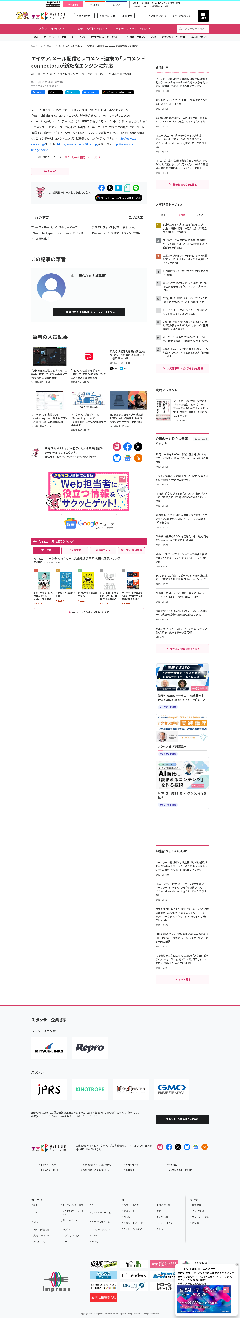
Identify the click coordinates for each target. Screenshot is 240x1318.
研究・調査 (175, 3)
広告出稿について (181, 15)
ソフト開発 (144, 3)
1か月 (200, 215)
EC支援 (164, 6)
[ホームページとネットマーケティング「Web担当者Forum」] (164, 1265)
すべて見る (185, 979)
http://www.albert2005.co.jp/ (77, 144)
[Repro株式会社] (90, 1048)
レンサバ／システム (101, 1229)
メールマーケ (39, 1241)
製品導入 (116, 5)
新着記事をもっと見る (185, 184)
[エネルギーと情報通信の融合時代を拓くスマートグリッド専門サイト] (164, 1276)
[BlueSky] (117, 458)
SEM (65, 1241)
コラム (127, 1216)
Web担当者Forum (48, 16)
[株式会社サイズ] (131, 1089)
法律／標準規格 (41, 1229)
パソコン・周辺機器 (131, 550)
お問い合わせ (132, 1164)
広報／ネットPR (41, 1235)
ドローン (147, 6)
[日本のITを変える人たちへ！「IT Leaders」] (134, 1276)
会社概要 (130, 1169)
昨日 (163, 215)
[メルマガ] (117, 446)
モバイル (96, 1235)
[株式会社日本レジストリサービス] (49, 1089)
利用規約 (172, 1164)
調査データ (129, 1210)
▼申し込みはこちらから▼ (192, 1283)
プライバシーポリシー (51, 1169)
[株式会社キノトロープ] (90, 1089)
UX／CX (66, 1229)
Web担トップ (37, 45)
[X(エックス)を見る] (178, 1147)
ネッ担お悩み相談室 (85, 456)
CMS (153, 37)
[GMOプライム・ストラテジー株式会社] (171, 1089)
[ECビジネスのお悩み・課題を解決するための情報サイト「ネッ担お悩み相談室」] (103, 1299)
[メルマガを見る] (160, 1147)
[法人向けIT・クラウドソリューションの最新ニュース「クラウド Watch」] (103, 1276)
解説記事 (196, 1204)
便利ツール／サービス (134, 1222)
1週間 (182, 215)
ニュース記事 (198, 1210)
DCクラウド (163, 3)
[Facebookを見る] (169, 1147)
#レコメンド (94, 157)
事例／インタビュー (166, 1204)
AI (73, 37)
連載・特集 (127, 15)
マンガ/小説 (162, 1216)
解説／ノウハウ (131, 1204)
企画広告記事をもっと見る (185, 648)
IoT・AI (153, 3)
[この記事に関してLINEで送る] (136, 188)
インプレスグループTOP (180, 1169)
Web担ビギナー (84, 15)
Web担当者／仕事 (201, 37)
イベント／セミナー (166, 1222)
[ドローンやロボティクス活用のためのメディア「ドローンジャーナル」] (164, 1288)
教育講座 (156, 6)
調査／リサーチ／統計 (173, 37)
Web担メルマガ (107, 15)
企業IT (135, 3)
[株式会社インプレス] (56, 1282)
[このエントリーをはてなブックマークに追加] (118, 188)
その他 (95, 1241)
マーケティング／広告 (55, 37)
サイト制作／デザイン (134, 37)
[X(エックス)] (138, 446)
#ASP (66, 157)
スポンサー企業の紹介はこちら (182, 1119)
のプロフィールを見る (89, 312)
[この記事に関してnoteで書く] (127, 188)
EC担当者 (94, 5)
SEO (35, 37)
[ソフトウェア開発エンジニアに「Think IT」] (134, 1265)
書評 (159, 1210)
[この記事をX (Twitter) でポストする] (110, 188)
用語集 (195, 1222)
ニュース (50, 45)
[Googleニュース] (127, 458)
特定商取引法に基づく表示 (96, 1169)
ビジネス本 (75, 550)
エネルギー (137, 6)
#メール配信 (78, 157)
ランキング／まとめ (133, 1229)
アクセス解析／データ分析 (104, 37)
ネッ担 (69, 456)
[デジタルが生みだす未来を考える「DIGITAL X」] (134, 1288)
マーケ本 (46, 550)
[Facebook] (127, 446)
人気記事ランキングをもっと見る (185, 368)
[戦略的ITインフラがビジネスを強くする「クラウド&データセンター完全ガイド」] (103, 1265)
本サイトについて (49, 1164)
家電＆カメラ (103, 550)
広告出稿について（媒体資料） (97, 1164)
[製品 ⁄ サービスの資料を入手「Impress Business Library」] (103, 1288)
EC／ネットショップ (72, 1235)
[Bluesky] (187, 1147)
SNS (82, 37)
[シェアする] (101, 188)
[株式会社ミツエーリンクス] (49, 1048)
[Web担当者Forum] (48, 1149)
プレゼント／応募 (200, 1216)
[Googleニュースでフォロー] (196, 1147)
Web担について (158, 15)
